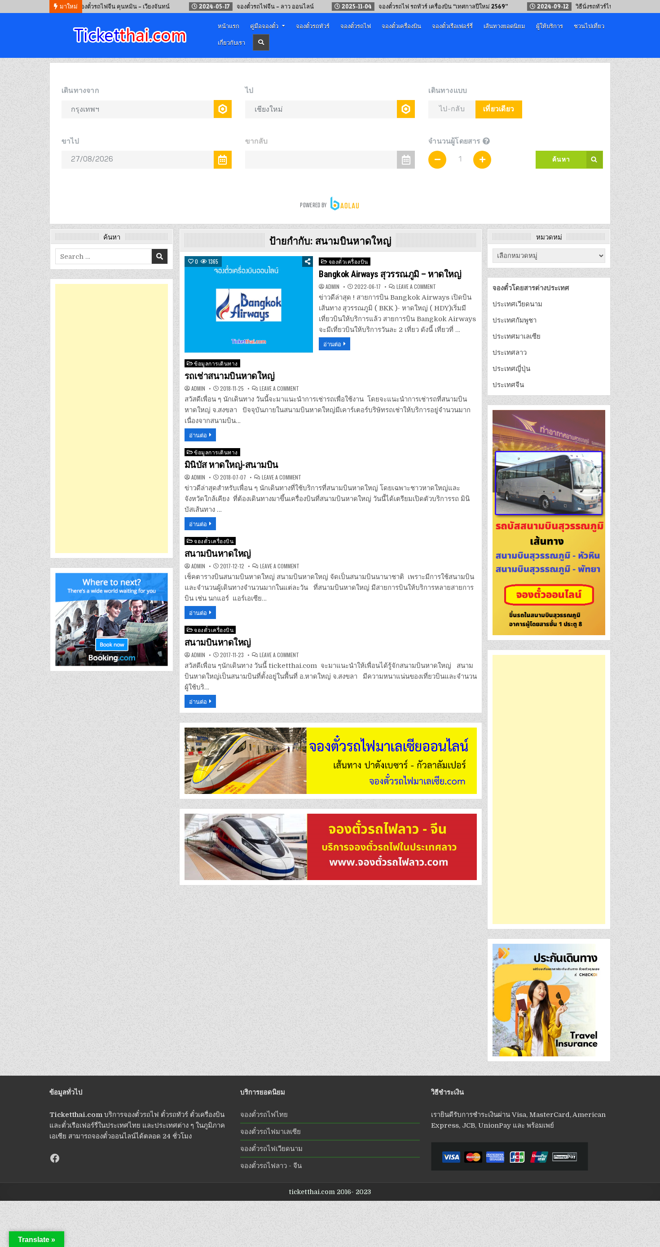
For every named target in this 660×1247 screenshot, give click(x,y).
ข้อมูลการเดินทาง (216, 363)
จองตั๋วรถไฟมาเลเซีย (270, 1132)
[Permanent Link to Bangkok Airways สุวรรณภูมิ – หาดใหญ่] (249, 304)
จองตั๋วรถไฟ (355, 25)
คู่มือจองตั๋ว (264, 25)
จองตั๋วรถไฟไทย (264, 1115)
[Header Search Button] (261, 42)
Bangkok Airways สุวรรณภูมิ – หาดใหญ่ (390, 274)
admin (332, 286)
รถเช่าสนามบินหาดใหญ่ (230, 376)
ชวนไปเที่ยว (589, 25)
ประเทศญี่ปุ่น (511, 369)
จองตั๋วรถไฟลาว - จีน (271, 1166)
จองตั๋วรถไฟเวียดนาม (271, 1149)
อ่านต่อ (332, 343)
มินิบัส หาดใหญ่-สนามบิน (231, 464)
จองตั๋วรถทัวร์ (313, 25)
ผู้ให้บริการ (549, 25)
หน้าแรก (228, 25)
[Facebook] (54, 1158)
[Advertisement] (111, 418)
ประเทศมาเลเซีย (517, 336)
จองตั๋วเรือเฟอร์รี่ (452, 25)
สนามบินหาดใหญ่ (218, 553)
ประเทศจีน (508, 385)
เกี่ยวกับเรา (231, 42)
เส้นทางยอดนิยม (504, 25)
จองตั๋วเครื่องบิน (401, 25)
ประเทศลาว (510, 353)
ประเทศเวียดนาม (517, 304)
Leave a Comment (416, 286)
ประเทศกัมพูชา (515, 320)
